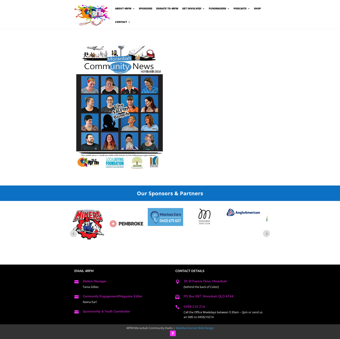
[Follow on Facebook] (173, 333)
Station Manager (94, 281)
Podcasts (240, 8)
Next (266, 233)
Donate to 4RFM (167, 8)
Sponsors (145, 8)
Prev (73, 233)
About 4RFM (123, 8)
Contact (121, 22)
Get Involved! (191, 8)
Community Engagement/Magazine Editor (112, 296)
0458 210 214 (194, 306)
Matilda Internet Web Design (195, 328)
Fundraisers (217, 8)
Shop (257, 8)
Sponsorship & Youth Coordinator (106, 311)
